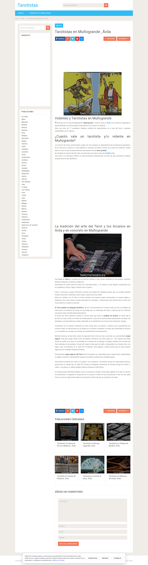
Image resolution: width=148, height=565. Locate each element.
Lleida (24, 195)
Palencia (25, 217)
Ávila (22, 18)
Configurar (117, 558)
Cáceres (24, 144)
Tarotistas (28, 5)
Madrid (24, 201)
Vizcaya (24, 249)
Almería (24, 127)
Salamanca (25, 222)
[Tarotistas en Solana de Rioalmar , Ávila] (67, 464)
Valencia (24, 244)
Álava (23, 119)
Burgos (24, 141)
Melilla (24, 206)
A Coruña (25, 117)
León (23, 192)
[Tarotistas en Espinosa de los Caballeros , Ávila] (67, 432)
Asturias (24, 130)
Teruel (24, 239)
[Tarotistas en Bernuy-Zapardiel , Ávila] (92, 432)
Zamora (24, 252)
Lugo (23, 198)
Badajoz (24, 136)
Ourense (24, 214)
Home (17, 18)
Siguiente (123, 39)
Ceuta (24, 155)
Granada (24, 168)
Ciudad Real (26, 157)
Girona (24, 165)
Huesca (24, 179)
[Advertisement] (92, 58)
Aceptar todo (92, 558)
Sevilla (24, 230)
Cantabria (25, 149)
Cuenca (24, 163)
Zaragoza (25, 255)
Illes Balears (26, 182)
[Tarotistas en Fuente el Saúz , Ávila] (92, 464)
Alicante (24, 125)
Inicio (20, 13)
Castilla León (109, 153)
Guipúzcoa (25, 174)
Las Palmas (26, 190)
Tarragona (25, 236)
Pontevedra (26, 220)
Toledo (24, 241)
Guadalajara (25, 171)
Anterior (111, 39)
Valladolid (25, 247)
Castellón (25, 152)
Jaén (23, 184)
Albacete (25, 122)
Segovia (24, 228)
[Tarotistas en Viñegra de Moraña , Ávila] (118, 432)
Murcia (24, 209)
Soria (23, 233)
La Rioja (24, 187)
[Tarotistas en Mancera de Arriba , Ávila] (118, 464)
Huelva (24, 176)
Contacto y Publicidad (40, 13)
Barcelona (25, 138)
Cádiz (24, 146)
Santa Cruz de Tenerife (30, 225)
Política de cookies (58, 560)
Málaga (24, 203)
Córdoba (24, 160)
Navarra (24, 211)
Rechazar (105, 558)
